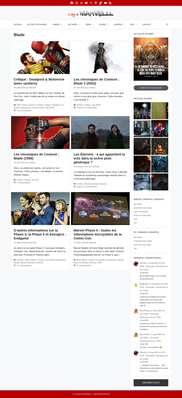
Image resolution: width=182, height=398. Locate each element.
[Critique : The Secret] (142, 182)
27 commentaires (84, 265)
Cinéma (56, 24)
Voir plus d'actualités (151, 88)
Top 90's (35, 180)
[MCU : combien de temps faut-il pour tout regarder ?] (142, 129)
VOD (132, 24)
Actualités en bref (37, 24)
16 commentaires (24, 265)
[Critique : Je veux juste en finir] (159, 147)
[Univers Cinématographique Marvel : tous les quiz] (159, 129)
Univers (118, 24)
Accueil (18, 24)
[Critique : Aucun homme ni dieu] (159, 164)
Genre (102, 24)
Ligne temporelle (141, 211)
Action (24, 105)
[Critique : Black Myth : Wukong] (142, 147)
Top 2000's (96, 105)
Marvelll (143, 310)
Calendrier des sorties (143, 208)
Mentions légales (102, 394)
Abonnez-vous (151, 383)
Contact (146, 24)
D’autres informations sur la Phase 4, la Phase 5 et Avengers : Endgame (40, 234)
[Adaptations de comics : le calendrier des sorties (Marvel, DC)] (142, 111)
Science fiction (38, 108)
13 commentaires (24, 110)
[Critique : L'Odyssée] (142, 164)
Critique (47, 105)
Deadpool (56, 105)
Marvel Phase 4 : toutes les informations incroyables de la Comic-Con (98, 234)
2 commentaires (23, 183)
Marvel (16, 263)
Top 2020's (49, 108)
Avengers (21, 260)
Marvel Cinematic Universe (95, 184)
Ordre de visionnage (142, 215)
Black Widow (31, 260)
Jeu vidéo (72, 24)
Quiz (135, 219)
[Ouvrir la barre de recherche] (167, 24)
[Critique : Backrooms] (159, 111)
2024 (19, 105)
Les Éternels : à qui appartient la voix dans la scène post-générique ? (99, 158)
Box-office (138, 204)
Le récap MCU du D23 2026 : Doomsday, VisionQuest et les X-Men (154, 266)
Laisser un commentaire (87, 108)
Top (135, 223)
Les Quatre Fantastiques (55, 260)
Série (88, 24)
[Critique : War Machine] (159, 182)
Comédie (39, 105)
